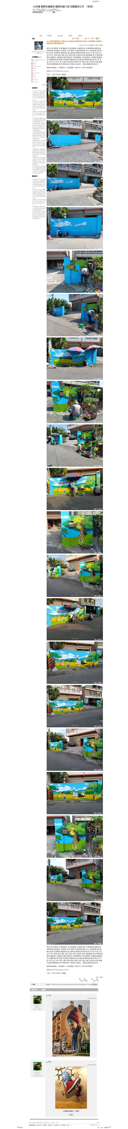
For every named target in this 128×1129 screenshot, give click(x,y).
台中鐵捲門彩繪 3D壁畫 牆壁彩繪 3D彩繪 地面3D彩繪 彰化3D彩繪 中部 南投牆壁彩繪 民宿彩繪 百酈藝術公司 (39, 144)
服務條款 (50, 1125)
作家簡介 (80, 35)
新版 (90, 6)
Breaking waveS (37, 66)
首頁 (41, 35)
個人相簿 (60, 35)
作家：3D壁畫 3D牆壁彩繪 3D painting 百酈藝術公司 (45, 9)
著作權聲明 (56, 1125)
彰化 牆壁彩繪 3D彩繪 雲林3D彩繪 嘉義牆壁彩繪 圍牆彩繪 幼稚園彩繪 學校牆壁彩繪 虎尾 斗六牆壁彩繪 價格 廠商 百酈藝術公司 (39, 170)
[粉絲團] (18, 1127)
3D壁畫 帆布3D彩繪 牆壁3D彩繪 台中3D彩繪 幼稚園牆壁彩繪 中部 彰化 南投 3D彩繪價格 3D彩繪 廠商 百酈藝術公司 (39, 161)
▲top (98, 1122)
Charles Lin (36, 82)
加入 (102, 1127)
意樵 (34, 70)
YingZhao (35, 79)
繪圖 (101, 977)
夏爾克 (34, 68)
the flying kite (36, 73)
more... (44, 84)
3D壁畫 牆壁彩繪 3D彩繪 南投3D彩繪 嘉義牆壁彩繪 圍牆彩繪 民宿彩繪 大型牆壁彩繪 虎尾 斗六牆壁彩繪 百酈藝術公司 (39, 135)
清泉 (34, 75)
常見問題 (44, 1125)
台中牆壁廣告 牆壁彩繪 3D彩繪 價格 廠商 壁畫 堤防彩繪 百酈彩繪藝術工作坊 (39, 120)
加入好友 (35, 10)
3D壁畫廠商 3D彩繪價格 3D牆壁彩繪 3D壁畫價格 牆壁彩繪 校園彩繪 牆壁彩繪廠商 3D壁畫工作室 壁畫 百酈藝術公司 (39, 153)
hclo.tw (34, 77)
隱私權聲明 (63, 1125)
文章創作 (49, 35)
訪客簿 (70, 35)
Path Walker (37, 1006)
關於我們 (39, 1125)
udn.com (97, 1125)
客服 (68, 1125)
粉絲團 (20, 1127)
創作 (98, 977)
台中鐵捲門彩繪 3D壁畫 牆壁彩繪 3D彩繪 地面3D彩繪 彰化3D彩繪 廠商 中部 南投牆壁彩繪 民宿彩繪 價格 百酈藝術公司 (39, 127)
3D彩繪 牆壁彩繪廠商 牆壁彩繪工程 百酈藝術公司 (58, 6)
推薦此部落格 (42, 10)
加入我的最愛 (50, 10)
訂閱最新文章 (58, 10)
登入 (99, 1127)
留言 (35, 1009)
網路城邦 (96, 1)
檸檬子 (34, 64)
